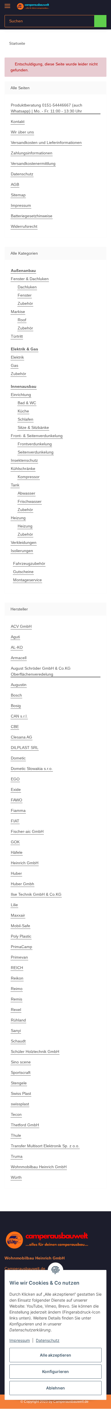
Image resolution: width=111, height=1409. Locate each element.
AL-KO (17, 647)
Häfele (16, 852)
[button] (84, 6)
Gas (14, 365)
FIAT (15, 821)
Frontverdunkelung (35, 444)
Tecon (16, 1114)
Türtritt (17, 336)
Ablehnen (55, 1387)
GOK (15, 842)
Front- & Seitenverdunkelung (37, 435)
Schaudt (18, 1041)
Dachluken (27, 287)
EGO (15, 779)
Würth (16, 1177)
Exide (16, 789)
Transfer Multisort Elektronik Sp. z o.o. (45, 1146)
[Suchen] (100, 21)
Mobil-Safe (20, 925)
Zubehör (25, 303)
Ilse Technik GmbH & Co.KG (36, 894)
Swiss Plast (21, 1093)
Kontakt (17, 121)
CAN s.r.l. (19, 716)
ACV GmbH (21, 626)
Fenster (25, 295)
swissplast (20, 1104)
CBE (15, 726)
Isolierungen (22, 550)
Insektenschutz (24, 460)
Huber (16, 873)
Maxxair (18, 915)
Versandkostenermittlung (33, 163)
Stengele (19, 1083)
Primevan (19, 957)
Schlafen (25, 419)
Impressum (19, 1340)
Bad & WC (27, 403)
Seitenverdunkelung (36, 452)
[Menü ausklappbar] (7, 3)
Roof (22, 320)
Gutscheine (23, 571)
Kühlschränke (23, 468)
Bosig (16, 705)
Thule (16, 1135)
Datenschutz (47, 1340)
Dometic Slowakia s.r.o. (32, 768)
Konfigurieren (55, 1371)
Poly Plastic (21, 936)
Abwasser (26, 493)
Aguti (15, 637)
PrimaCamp (21, 946)
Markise (18, 311)
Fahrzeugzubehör (29, 563)
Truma (16, 1156)
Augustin (18, 684)
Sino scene (21, 1062)
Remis (16, 999)
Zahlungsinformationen (31, 153)
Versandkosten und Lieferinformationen (46, 142)
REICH (17, 967)
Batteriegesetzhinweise (31, 216)
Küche (23, 411)
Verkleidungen (23, 542)
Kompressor (29, 476)
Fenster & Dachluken (30, 278)
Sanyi (16, 1030)
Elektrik (17, 357)
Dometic (18, 758)
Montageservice (27, 580)
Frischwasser (30, 501)
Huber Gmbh (22, 884)
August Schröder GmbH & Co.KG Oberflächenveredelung (41, 671)
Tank (15, 485)
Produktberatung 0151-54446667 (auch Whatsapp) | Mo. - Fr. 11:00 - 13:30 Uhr (46, 108)
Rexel (16, 1009)
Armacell (18, 657)
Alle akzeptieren (55, 1355)
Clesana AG (21, 737)
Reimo (16, 988)
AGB (15, 184)
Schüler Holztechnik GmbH (35, 1051)
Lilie (14, 905)
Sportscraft (20, 1072)
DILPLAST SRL (24, 747)
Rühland (18, 1020)
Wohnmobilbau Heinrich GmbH (39, 1167)
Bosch (16, 695)
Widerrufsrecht (24, 226)
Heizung (18, 518)
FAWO (16, 800)
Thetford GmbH (25, 1125)
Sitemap (18, 195)
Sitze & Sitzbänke (33, 427)
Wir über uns (22, 132)
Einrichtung (21, 394)
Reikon (17, 978)
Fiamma (18, 810)
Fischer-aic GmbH (27, 831)
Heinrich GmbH (24, 863)
